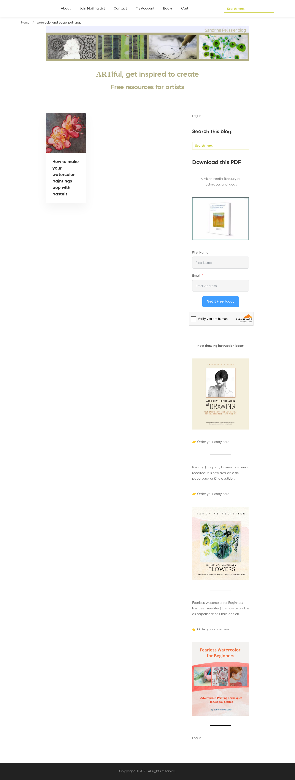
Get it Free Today (220, 301)
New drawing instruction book (220, 345)
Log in (196, 115)
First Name (200, 252)
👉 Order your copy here (210, 442)
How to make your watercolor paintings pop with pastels (65, 178)
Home (25, 22)
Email (196, 275)
